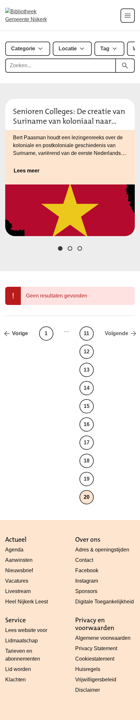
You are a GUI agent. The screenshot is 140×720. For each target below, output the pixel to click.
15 (87, 406)
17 (87, 442)
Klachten (15, 679)
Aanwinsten (19, 560)
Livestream (18, 591)
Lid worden (18, 669)
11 (86, 333)
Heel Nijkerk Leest (26, 601)
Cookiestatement (94, 659)
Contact (84, 560)
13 (87, 370)
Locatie (68, 48)
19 (87, 479)
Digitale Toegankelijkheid (104, 601)
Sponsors (86, 591)
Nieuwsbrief (19, 570)
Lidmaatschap (21, 640)
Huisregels (87, 669)
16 (87, 424)
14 (87, 388)
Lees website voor (26, 630)
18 (87, 460)
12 (87, 351)
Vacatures (16, 581)
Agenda (14, 549)
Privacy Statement (96, 648)
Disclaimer (87, 690)
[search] (125, 65)
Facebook (86, 570)
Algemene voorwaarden (103, 638)
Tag (104, 48)
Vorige (20, 333)
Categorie (23, 48)
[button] (60, 248)
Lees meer (26, 170)
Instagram (86, 581)
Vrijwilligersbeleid (95, 679)
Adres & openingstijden (102, 549)
